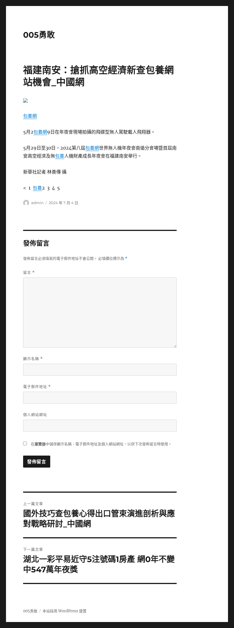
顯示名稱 (33, 358)
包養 (59, 156)
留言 (29, 272)
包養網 (30, 116)
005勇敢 (39, 35)
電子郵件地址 (37, 386)
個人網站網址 (35, 414)
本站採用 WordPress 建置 (64, 611)
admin (37, 202)
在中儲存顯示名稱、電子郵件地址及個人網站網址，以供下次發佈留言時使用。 (101, 444)
